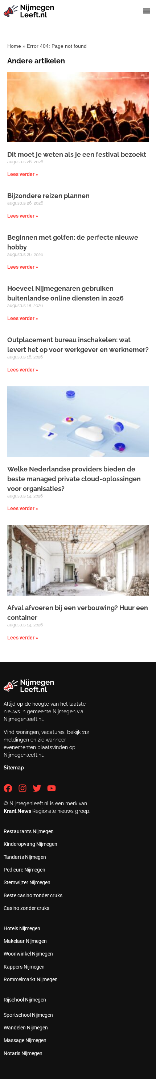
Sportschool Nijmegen (28, 1015)
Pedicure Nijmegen (24, 870)
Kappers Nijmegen (24, 967)
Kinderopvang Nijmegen (30, 844)
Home (14, 46)
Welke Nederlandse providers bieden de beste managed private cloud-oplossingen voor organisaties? (74, 478)
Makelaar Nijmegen (25, 941)
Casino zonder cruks (26, 908)
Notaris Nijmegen (23, 1053)
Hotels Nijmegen (22, 928)
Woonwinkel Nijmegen (28, 954)
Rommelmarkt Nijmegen (31, 979)
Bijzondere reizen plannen (48, 196)
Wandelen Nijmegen (26, 1027)
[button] (146, 11)
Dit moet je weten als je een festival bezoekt (76, 154)
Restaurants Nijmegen (29, 831)
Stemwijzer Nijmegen (27, 882)
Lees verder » (22, 174)
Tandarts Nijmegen (25, 857)
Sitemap (14, 768)
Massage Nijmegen (25, 1040)
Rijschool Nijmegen (25, 1000)
